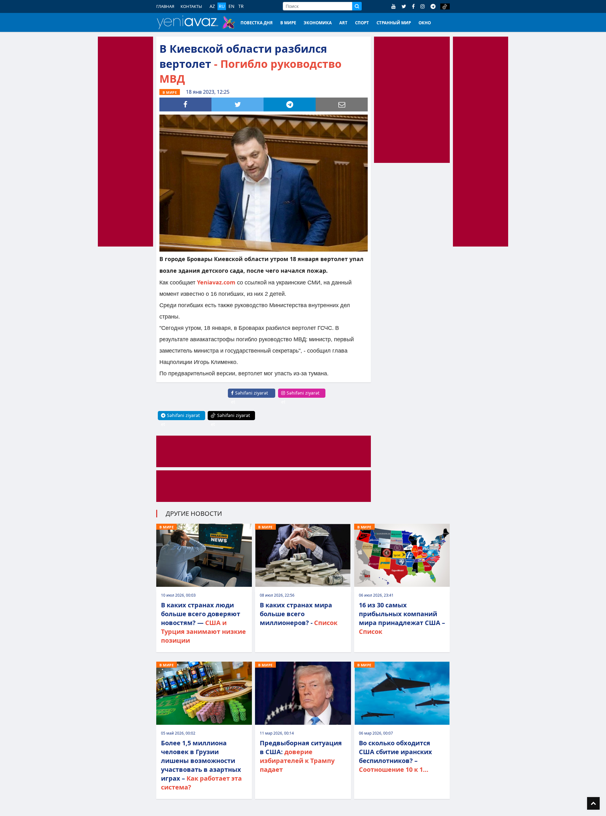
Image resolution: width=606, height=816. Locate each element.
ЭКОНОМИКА (318, 23)
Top (593, 803)
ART (343, 23)
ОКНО (425, 23)
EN (232, 6)
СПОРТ (362, 23)
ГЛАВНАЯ (165, 6)
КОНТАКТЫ (191, 6)
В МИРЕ (288, 23)
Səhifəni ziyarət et (249, 397)
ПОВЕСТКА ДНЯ (257, 23)
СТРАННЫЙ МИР (394, 23)
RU (222, 6)
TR (241, 6)
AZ (212, 6)
